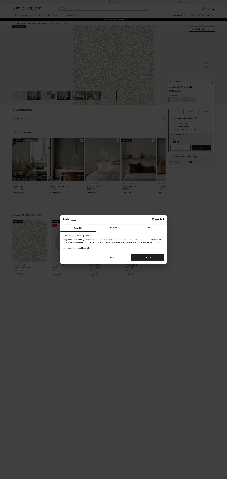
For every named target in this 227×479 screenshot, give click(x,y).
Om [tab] (148, 228)
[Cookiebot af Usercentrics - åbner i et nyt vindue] (153, 220)
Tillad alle (147, 257)
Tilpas (111, 257)
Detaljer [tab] (113, 228)
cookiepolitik (83, 248)
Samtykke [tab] (78, 228)
